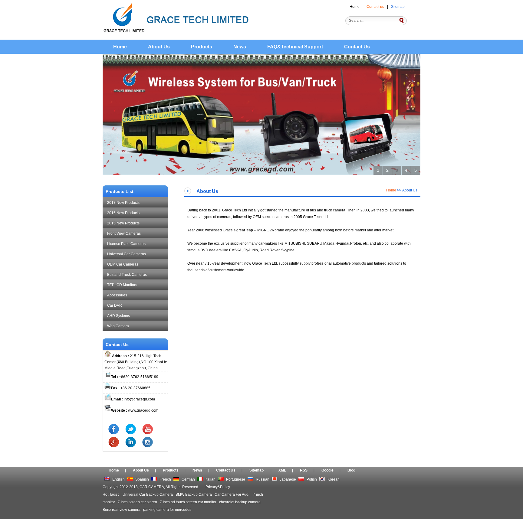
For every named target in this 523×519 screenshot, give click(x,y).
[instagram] (145, 446)
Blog (351, 470)
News (239, 46)
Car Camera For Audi (232, 494)
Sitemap (398, 7)
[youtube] (145, 433)
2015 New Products (123, 223)
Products (201, 46)
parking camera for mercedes (167, 510)
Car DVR (114, 305)
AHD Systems (118, 316)
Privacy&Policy (218, 487)
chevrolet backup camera (240, 502)
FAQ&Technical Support (295, 46)
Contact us (375, 7)
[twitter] (128, 433)
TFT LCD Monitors (122, 285)
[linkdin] (128, 446)
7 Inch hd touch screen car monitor (188, 502)
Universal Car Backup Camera (148, 494)
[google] (111, 446)
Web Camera (118, 326)
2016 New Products (123, 213)
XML (282, 470)
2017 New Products (123, 203)
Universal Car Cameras (126, 254)
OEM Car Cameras (122, 264)
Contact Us (357, 46)
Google (327, 470)
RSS (304, 470)
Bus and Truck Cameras (127, 275)
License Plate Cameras (126, 244)
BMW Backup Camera (194, 494)
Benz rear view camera (121, 510)
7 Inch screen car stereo (137, 502)
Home (355, 7)
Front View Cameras (124, 233)
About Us (159, 46)
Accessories (117, 295)
